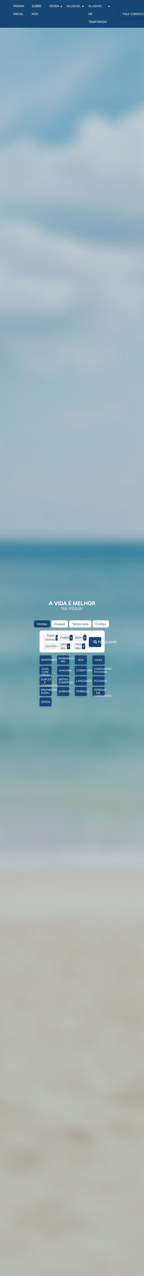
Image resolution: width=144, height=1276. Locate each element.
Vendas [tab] (42, 624)
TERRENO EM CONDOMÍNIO (99, 692)
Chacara (63, 670)
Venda (54, 6)
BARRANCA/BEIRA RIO (63, 660)
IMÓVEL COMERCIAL (63, 681)
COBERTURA (81, 670)
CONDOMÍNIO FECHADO (99, 670)
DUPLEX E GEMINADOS (46, 681)
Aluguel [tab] (59, 624)
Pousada (99, 680)
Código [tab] (100, 624)
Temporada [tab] (80, 624)
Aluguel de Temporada (97, 14)
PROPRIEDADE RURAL (46, 691)
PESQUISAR (99, 642)
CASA (98, 659)
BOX (81, 659)
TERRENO (81, 691)
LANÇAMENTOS (81, 680)
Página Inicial (18, 10)
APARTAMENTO (46, 659)
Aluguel (74, 6)
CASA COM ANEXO (45, 671)
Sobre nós (36, 10)
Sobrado (63, 691)
